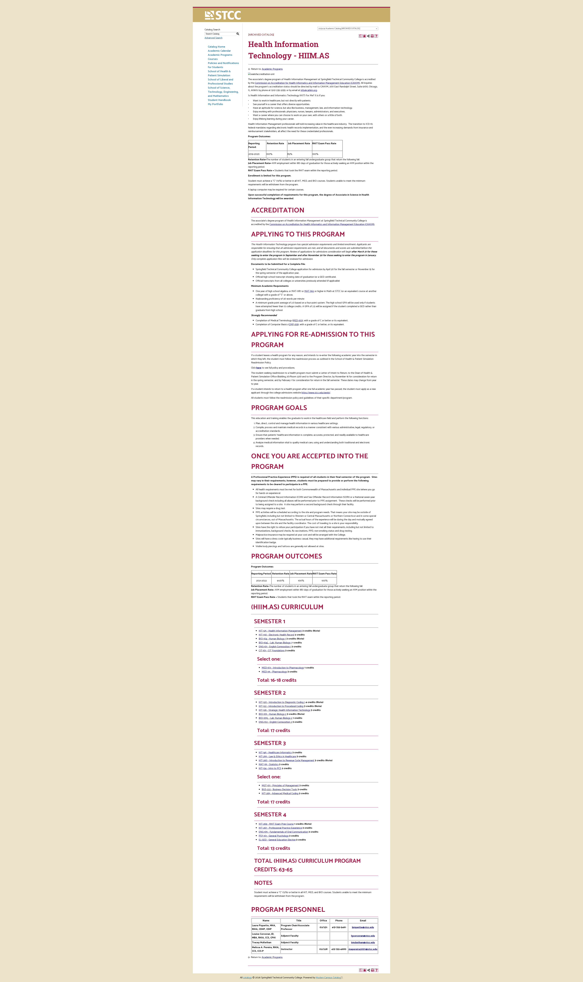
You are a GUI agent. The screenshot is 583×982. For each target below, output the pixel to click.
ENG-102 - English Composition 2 (275, 722)
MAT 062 (309, 291)
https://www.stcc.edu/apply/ (316, 393)
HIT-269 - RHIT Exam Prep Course (276, 824)
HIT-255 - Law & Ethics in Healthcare (277, 757)
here (258, 368)
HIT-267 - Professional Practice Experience (280, 828)
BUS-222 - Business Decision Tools (279, 789)
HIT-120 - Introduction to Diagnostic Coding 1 (282, 702)
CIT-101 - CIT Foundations (272, 651)
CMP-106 (293, 324)
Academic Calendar (219, 51)
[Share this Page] (368, 36)
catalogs (247, 978)
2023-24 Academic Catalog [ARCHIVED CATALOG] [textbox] (339, 28)
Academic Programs (220, 55)
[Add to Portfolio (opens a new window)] (364, 36)
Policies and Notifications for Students (223, 65)
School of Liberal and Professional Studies (220, 81)
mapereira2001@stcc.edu (363, 949)
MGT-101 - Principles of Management (280, 786)
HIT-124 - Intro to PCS (270, 768)
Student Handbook (219, 100)
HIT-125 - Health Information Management (280, 631)
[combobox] (347, 28)
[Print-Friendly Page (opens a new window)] (372, 36)
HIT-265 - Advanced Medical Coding (280, 793)
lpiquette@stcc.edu (363, 927)
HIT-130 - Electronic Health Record (276, 635)
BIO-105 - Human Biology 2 (272, 714)
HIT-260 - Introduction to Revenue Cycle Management (286, 760)
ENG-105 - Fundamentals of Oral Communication (283, 832)
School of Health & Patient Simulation (219, 73)
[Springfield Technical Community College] (223, 16)
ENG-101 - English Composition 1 (275, 647)
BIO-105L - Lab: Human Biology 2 (275, 718)
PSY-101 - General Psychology (274, 836)
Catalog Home (216, 47)
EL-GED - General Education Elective (277, 840)
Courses (213, 59)
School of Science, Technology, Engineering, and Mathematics (223, 92)
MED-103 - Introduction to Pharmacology (283, 668)
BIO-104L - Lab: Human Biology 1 (275, 643)
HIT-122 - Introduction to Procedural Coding (281, 706)
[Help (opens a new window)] (376, 36)
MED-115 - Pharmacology (274, 672)
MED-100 (297, 321)
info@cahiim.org (309, 90)
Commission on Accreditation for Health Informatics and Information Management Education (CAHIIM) (307, 83)
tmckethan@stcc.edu (363, 943)
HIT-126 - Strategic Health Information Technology (284, 710)
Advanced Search (213, 38)
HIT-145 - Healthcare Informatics (275, 753)
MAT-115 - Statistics (269, 764)
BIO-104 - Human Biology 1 (272, 639)
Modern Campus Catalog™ (329, 978)
